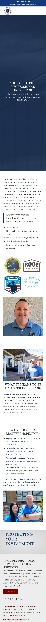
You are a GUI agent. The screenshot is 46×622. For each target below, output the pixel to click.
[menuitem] (40, 11)
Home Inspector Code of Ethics (17, 191)
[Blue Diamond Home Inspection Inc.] (19, 11)
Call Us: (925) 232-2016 (23, 2)
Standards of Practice (24, 188)
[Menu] (40, 11)
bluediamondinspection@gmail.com (23, 4)
